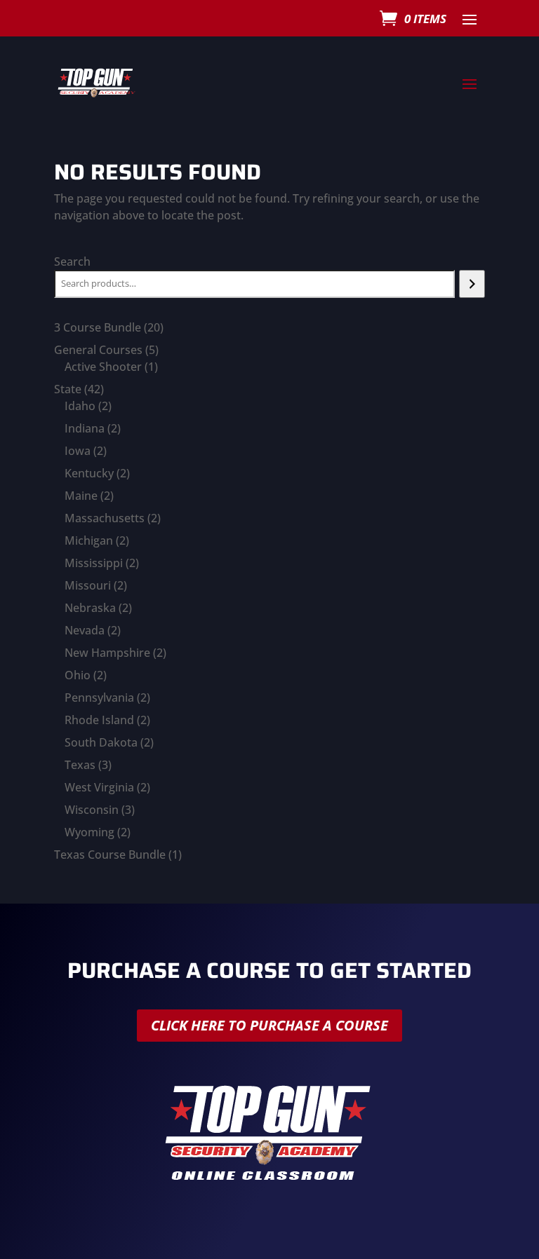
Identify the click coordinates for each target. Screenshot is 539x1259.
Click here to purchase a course (269, 1025)
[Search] (472, 284)
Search (72, 261)
